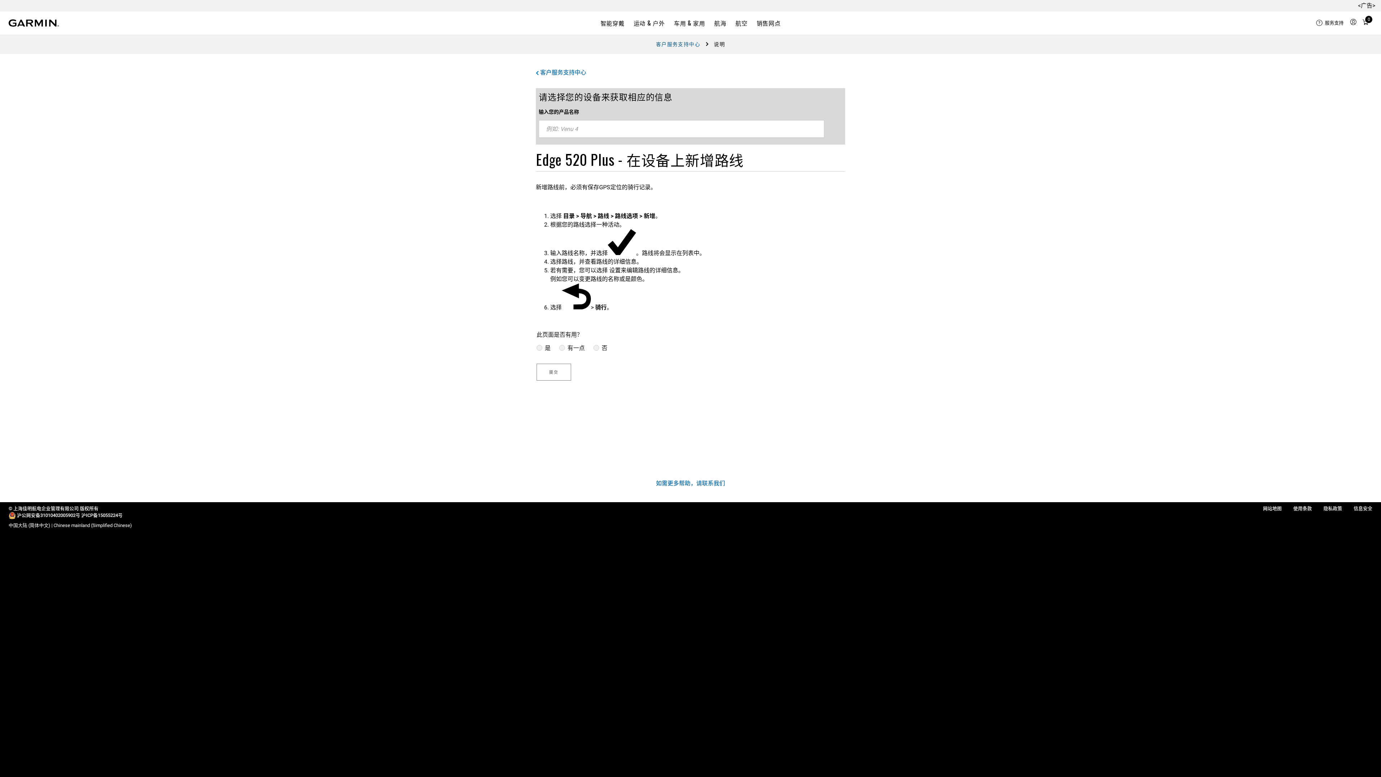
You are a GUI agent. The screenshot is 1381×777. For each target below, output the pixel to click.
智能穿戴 (613, 23)
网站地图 (1272, 508)
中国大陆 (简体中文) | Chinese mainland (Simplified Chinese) (70, 525)
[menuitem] (1330, 23)
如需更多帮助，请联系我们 (690, 483)
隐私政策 (1332, 508)
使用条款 (1302, 508)
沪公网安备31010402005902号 (48, 515)
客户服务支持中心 (678, 44)
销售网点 (769, 23)
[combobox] (681, 129)
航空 (741, 23)
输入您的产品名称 (559, 112)
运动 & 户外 (649, 23)
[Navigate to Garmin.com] (34, 23)
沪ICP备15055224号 (102, 515)
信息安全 (1363, 508)
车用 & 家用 (689, 23)
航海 (720, 23)
